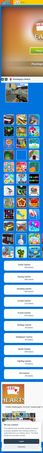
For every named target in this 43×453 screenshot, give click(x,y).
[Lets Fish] (34, 252)
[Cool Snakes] (20, 252)
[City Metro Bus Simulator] (7, 239)
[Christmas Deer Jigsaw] (7, 252)
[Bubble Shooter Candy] (34, 239)
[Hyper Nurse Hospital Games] (20, 239)
